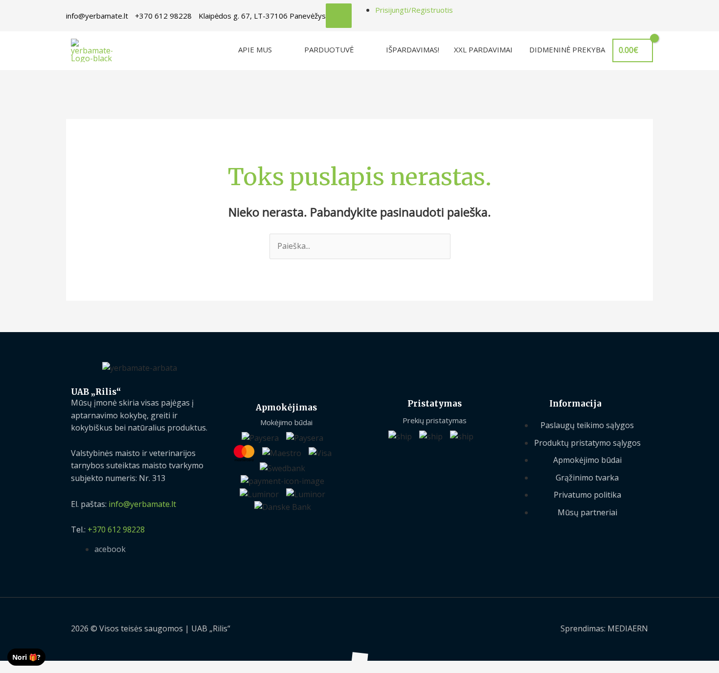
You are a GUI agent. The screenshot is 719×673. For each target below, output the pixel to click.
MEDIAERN (627, 628)
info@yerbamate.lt (97, 16)
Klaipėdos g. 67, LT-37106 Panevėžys (262, 16)
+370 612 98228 (163, 16)
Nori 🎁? (26, 657)
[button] (3, 666)
